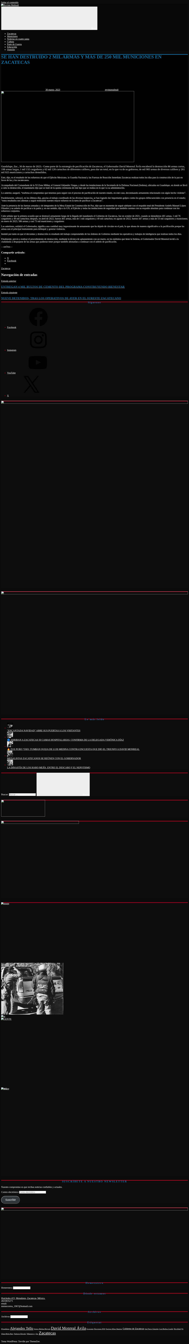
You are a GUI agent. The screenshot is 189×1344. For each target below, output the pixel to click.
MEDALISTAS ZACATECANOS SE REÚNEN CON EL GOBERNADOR (44, 758)
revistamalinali (111, 89)
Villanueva (30, 1334)
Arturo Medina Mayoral (42, 1329)
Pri (182, 1329)
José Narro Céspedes (152, 1329)
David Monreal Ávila (68, 1328)
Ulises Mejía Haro (7, 1334)
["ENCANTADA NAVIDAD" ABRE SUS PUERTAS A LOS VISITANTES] (10, 728)
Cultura (10, 41)
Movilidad (177, 1329)
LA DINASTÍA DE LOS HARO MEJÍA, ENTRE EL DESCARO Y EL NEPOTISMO (48, 767)
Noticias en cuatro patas (18, 39)
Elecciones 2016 (99, 1329)
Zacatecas (11, 33)
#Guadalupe (5, 1329)
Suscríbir (10, 1199)
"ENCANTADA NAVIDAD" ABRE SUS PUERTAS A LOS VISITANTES (43, 730)
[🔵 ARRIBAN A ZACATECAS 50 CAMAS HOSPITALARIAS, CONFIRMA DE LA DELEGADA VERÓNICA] (10, 737)
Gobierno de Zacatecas (133, 1328)
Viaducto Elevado (20, 1334)
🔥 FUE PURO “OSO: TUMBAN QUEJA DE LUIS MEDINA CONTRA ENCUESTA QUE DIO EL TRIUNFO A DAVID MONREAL (73, 749)
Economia (90, 1329)
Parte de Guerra (14, 44)
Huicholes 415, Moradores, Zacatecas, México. (23, 1298)
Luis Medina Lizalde (166, 1329)
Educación (12, 47)
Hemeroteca (6, 1287)
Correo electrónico (10, 1192)
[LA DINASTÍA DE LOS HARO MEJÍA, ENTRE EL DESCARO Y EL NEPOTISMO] (10, 765)
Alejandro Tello (21, 1328)
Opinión (11, 49)
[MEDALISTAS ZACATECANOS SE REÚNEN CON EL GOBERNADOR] (10, 755)
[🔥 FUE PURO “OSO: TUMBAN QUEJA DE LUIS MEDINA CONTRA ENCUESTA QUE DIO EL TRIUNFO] (10, 746)
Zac (37, 1334)
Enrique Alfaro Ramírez (114, 1329)
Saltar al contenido (9, 2)
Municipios (12, 36)
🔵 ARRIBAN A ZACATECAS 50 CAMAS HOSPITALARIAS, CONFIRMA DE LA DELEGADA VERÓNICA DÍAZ (65, 740)
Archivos (5, 1316)
